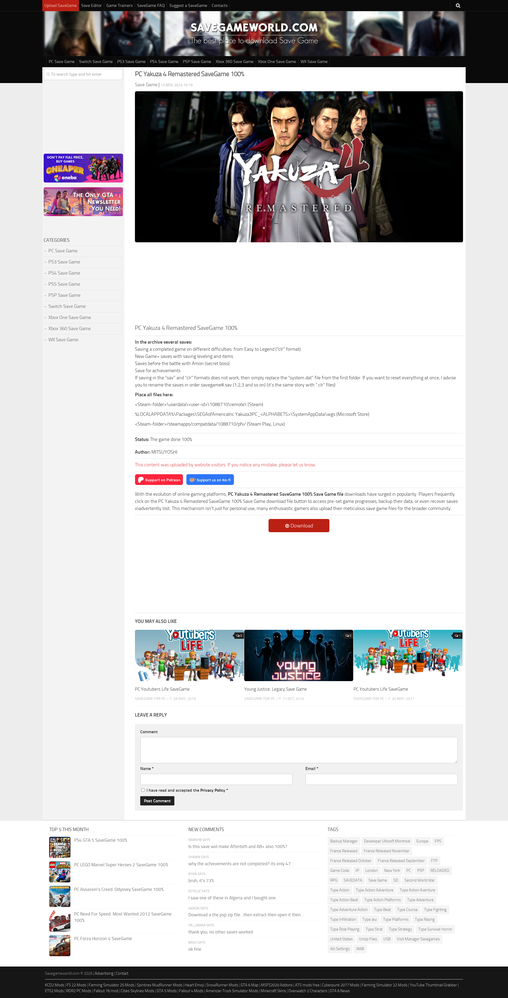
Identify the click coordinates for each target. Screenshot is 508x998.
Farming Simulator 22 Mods (384, 985)
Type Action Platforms (382, 899)
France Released (343, 851)
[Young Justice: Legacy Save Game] (298, 655)
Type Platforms (396, 919)
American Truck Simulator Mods (232, 990)
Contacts (220, 5)
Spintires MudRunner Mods (159, 985)
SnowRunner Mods (222, 985)
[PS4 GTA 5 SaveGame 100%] (59, 847)
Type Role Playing (344, 929)
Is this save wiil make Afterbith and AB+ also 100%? (237, 846)
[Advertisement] (299, 284)
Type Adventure (420, 899)
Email (311, 768)
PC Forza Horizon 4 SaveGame (103, 938)
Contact (122, 973)
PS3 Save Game (131, 61)
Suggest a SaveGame (188, 5)
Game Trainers (119, 5)
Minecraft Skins (273, 990)
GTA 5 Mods (167, 990)
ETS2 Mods (54, 990)
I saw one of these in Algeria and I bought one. (232, 897)
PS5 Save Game (64, 284)
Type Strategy (400, 929)
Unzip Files (368, 939)
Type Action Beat (344, 899)
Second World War (420, 880)
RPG (333, 880)
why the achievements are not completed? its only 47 (239, 863)
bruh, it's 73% (201, 880)
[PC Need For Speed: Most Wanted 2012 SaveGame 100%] (59, 921)
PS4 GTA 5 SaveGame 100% (100, 840)
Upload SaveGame (60, 5)
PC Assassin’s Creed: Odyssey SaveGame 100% (119, 889)
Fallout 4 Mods (191, 990)
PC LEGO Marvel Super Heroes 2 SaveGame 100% (121, 864)
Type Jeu (369, 919)
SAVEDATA (353, 880)
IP (357, 870)
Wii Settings (340, 948)
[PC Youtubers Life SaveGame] (189, 655)
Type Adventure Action (349, 909)
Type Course (407, 909)
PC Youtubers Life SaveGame (162, 689)
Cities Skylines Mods (137, 990)
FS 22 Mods (76, 985)
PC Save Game (62, 61)
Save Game (378, 880)
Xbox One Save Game (277, 61)
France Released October (350, 860)
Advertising (104, 973)
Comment (149, 731)
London (371, 870)
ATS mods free (307, 985)
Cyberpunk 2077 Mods (340, 985)
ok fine (194, 949)
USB (387, 939)
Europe (422, 841)
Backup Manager (344, 841)
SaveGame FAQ (151, 5)
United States (341, 939)
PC (408, 870)
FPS (438, 841)
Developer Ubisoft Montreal (387, 841)
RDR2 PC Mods (78, 990)
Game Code (339, 870)
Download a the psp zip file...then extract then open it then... (246, 914)
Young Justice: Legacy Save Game (275, 689)
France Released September (401, 860)
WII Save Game (314, 61)
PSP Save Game (197, 61)
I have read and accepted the (187, 790)
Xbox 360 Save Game (234, 61)
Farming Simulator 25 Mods (111, 985)
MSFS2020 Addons (277, 985)
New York (392, 870)
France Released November (387, 851)
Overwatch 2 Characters (307, 990)
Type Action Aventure (417, 890)
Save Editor (91, 5)
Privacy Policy (212, 790)
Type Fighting (435, 909)
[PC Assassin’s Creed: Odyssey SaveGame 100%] (59, 896)
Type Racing (425, 919)
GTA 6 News (340, 990)
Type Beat (382, 909)
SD (395, 880)
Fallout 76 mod (106, 990)
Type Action (340, 890)
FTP (434, 860)
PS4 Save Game (164, 61)
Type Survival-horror (435, 929)
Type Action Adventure (374, 890)
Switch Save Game (96, 61)
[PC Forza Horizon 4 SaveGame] (59, 945)
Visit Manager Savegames (418, 939)
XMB (360, 948)
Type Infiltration (343, 919)
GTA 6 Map (249, 985)
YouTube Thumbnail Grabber (433, 985)
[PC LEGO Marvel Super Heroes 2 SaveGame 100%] (59, 871)
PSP (420, 870)
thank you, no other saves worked (220, 932)
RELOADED (439, 870)
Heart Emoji (194, 985)
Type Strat (374, 929)
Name (147, 768)
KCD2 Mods (54, 985)
